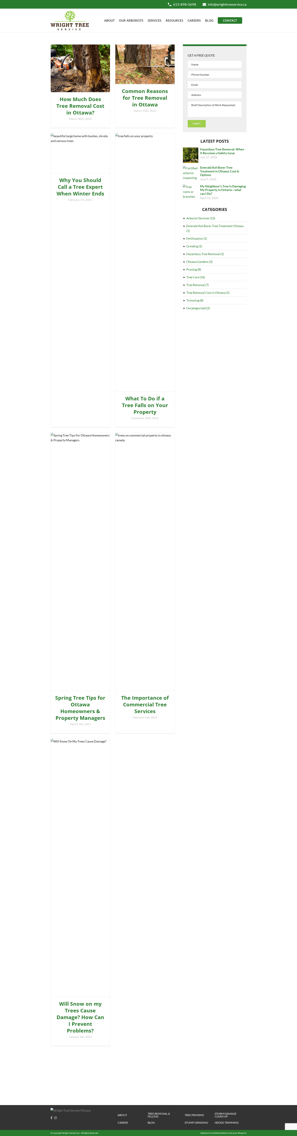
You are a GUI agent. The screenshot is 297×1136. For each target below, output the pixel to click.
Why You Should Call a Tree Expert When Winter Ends (80, 187)
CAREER (123, 1122)
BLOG (151, 1122)
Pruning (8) (193, 269)
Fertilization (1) (196, 238)
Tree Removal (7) (197, 285)
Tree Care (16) (195, 277)
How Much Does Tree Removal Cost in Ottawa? (80, 106)
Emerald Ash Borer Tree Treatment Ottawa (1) (215, 228)
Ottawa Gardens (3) (199, 262)
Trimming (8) (194, 300)
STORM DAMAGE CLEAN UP (225, 1115)
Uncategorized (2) (198, 308)
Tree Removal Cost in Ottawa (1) (207, 292)
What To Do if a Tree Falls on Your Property (145, 405)
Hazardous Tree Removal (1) (205, 254)
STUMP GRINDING (196, 1122)
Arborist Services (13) (200, 218)
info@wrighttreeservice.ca (227, 4)
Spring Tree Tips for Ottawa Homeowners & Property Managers (80, 707)
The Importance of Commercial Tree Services (145, 704)
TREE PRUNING (194, 1115)
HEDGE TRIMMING (227, 1122)
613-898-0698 (184, 4)
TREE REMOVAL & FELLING (159, 1115)
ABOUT (122, 1115)
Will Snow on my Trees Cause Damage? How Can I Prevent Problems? (80, 1017)
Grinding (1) (194, 246)
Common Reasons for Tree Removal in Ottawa (145, 98)
